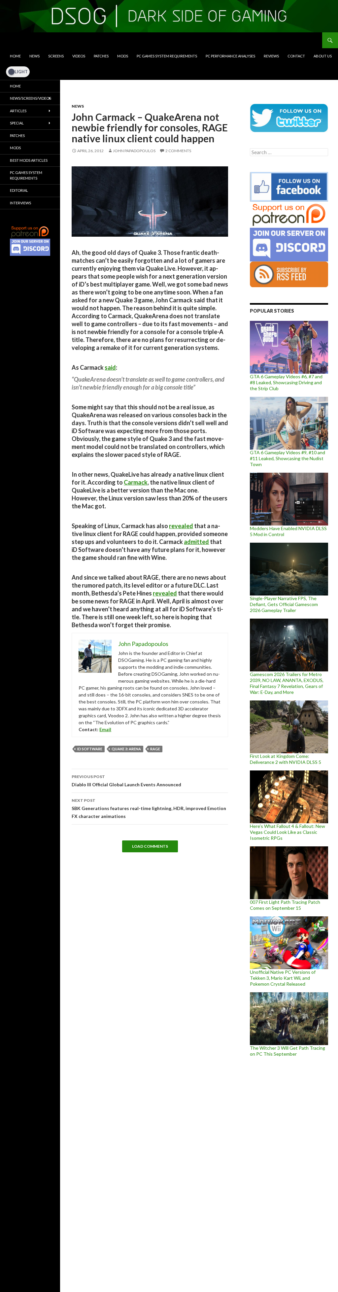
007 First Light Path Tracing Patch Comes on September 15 (285, 905)
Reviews (271, 56)
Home (15, 56)
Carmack (136, 482)
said (110, 367)
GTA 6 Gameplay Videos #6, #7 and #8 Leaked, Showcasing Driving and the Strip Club (286, 382)
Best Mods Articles (29, 160)
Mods (122, 56)
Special (17, 123)
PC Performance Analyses (230, 56)
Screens (56, 56)
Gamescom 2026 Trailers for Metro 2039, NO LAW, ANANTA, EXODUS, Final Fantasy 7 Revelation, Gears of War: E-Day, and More (286, 683)
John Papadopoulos (134, 150)
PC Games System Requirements (167, 56)
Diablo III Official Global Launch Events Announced (126, 780)
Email (105, 729)
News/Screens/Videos (30, 98)
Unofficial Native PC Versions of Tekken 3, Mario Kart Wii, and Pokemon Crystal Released (283, 978)
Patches (101, 56)
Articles (18, 111)
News (34, 56)
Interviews (20, 203)
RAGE (155, 749)
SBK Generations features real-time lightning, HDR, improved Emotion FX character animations (149, 808)
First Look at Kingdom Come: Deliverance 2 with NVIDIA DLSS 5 (285, 759)
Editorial (19, 190)
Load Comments (150, 846)
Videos (78, 56)
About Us (323, 56)
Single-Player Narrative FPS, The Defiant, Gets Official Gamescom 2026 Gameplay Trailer (284, 604)
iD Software (89, 749)
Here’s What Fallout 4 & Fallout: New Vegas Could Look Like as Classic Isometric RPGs (287, 832)
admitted (196, 541)
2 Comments (178, 150)
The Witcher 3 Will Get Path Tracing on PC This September (287, 1051)
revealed (181, 525)
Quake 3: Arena (126, 749)
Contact (296, 56)
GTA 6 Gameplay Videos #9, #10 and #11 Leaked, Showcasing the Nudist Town (287, 458)
